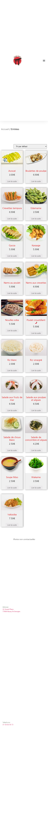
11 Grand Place (8, 609)
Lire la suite (12, 181)
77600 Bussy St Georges (11, 611)
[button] (44, 60)
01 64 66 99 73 (8, 724)
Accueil (5, 129)
